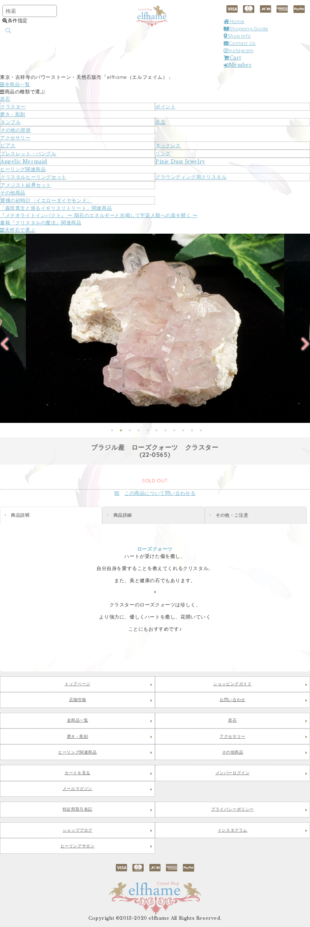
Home (237, 21)
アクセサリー (15, 138)
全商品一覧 (17, 84)
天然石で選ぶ (20, 230)
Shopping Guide (249, 28)
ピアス (8, 145)
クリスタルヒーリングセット (33, 177)
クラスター (13, 106)
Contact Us (242, 43)
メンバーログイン (233, 773)
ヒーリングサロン (78, 846)
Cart (235, 58)
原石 (5, 99)
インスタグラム (232, 830)
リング (163, 153)
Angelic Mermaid (23, 161)
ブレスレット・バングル (28, 153)
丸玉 (160, 122)
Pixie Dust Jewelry (180, 161)
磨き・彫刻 (12, 114)
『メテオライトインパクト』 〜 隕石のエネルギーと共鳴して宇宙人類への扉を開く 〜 (99, 215)
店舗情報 (77, 699)
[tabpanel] (155, 328)
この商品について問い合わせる (159, 493)
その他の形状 (15, 130)
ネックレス (168, 145)
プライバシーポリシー (232, 809)
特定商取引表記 (77, 809)
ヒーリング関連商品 (23, 169)
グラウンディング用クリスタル (190, 177)
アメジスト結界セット (25, 185)
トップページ (77, 684)
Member (240, 65)
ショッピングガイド (232, 684)
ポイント (165, 106)
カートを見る (77, 773)
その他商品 (12, 193)
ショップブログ (77, 830)
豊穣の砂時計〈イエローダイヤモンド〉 (46, 200)
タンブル (10, 122)
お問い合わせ (232, 699)
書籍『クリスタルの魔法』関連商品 (41, 223)
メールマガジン (77, 788)
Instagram (240, 50)
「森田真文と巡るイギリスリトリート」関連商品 (56, 208)
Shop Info (239, 36)
